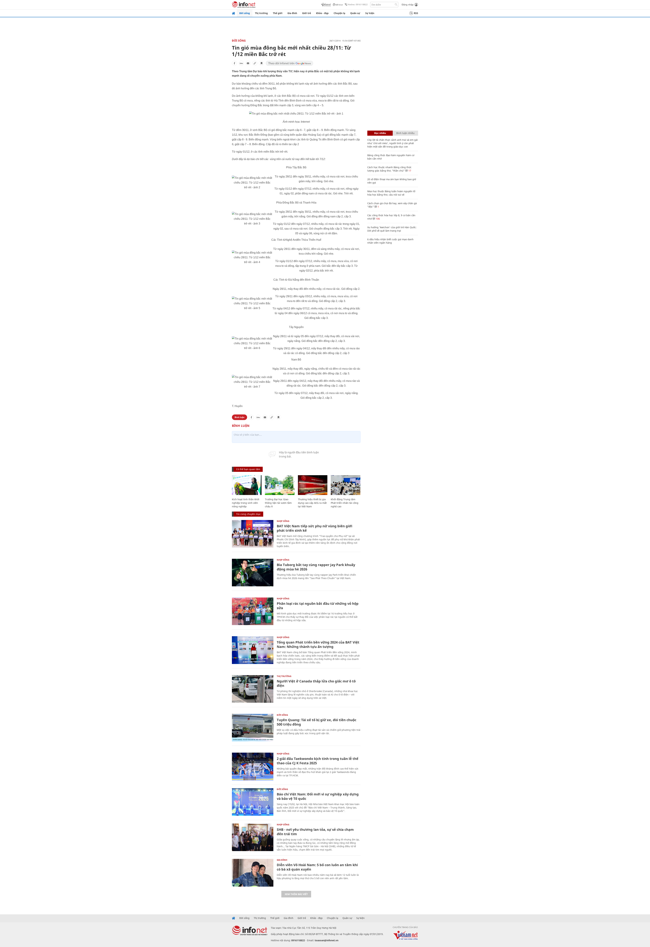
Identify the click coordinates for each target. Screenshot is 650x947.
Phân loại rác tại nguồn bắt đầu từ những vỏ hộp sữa (318, 605)
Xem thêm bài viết (296, 894)
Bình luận (239, 417)
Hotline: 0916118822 (358, 4)
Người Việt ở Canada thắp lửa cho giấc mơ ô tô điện (316, 683)
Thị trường (261, 13)
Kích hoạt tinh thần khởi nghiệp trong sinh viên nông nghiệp (245, 503)
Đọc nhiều (380, 133)
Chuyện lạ (339, 13)
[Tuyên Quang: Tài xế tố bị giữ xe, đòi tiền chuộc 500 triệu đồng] (252, 727)
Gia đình (292, 13)
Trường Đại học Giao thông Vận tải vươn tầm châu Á (278, 503)
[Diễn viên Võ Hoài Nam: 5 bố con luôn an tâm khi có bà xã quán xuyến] (252, 872)
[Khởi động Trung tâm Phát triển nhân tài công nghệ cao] (345, 485)
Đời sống (244, 13)
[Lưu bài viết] (261, 63)
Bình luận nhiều (405, 133)
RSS (416, 13)
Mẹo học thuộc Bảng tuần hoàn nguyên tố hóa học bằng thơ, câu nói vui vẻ (391, 193)
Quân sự (355, 13)
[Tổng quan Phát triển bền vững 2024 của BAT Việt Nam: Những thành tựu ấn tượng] (252, 650)
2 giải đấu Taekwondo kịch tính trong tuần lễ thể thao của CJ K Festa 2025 (317, 760)
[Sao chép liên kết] (254, 63)
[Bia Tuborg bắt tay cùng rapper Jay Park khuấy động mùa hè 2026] (252, 572)
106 (377, 218)
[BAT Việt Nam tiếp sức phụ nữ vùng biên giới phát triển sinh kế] (252, 534)
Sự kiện (369, 13)
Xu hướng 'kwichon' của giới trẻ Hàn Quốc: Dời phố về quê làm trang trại (391, 229)
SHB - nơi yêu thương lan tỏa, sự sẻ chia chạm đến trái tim (315, 831)
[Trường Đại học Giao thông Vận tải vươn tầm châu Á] (280, 485)
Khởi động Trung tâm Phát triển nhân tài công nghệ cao (344, 503)
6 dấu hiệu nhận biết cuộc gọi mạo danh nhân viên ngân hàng (390, 241)
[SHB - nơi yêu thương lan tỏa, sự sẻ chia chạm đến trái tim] (252, 837)
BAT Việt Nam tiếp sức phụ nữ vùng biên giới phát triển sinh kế (314, 528)
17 (409, 170)
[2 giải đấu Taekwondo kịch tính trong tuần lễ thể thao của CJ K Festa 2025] (252, 766)
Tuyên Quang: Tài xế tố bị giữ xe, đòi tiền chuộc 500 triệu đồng (316, 722)
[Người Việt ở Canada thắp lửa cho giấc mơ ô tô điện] (252, 689)
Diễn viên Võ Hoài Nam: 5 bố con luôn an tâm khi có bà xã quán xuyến (317, 867)
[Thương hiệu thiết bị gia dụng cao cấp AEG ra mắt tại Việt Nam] (313, 485)
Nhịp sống (283, 521)
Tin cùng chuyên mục (248, 514)
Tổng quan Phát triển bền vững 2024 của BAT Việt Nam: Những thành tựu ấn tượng (318, 644)
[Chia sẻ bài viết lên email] (248, 63)
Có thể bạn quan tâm (248, 469)
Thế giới (277, 13)
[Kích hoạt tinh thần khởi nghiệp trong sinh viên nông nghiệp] (247, 485)
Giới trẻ (306, 13)
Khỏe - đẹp (322, 13)
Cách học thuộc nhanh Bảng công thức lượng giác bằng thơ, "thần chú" (389, 169)
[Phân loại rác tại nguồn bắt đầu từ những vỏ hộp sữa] (252, 611)
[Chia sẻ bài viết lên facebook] (234, 63)
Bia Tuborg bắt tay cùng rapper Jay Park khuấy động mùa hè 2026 (316, 566)
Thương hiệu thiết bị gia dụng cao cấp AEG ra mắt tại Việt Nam (312, 503)
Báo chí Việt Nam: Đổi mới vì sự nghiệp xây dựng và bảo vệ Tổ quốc (318, 796)
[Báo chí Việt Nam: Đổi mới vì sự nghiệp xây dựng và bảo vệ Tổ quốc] (252, 802)
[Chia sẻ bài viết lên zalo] (241, 63)
